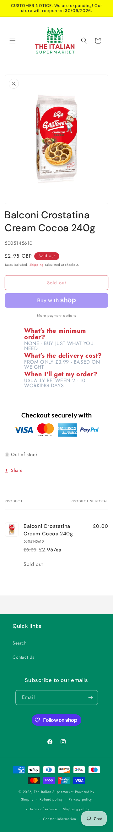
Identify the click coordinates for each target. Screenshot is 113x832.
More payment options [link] (56, 315)
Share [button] (17, 470)
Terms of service (43, 809)
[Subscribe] (91, 697)
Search (20, 643)
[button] (12, 40)
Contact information (59, 818)
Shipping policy (76, 809)
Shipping (37, 264)
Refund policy (51, 799)
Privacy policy (80, 799)
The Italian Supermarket (54, 791)
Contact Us (24, 657)
